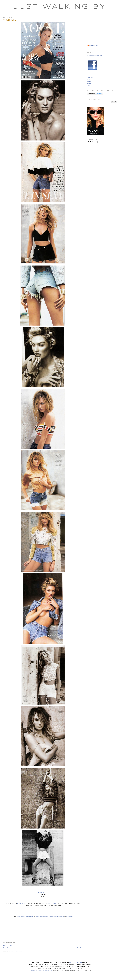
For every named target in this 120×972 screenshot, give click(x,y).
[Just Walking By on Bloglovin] (95, 94)
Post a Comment (7, 945)
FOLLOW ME (90, 77)
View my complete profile (95, 47)
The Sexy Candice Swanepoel (41, 916)
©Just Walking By (75, 963)
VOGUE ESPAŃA (29, 916)
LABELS (89, 81)
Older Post (79, 948)
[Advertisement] (102, 27)
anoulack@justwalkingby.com (94, 55)
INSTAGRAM (90, 85)
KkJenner (62, 916)
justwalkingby (93, 45)
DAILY (88, 79)
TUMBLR (89, 83)
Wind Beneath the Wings (54, 916)
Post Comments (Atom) (16, 951)
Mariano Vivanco (52, 903)
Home (43, 948)
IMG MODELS (69, 916)
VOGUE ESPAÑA (9, 20)
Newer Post (6, 948)
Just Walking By (60, 7)
